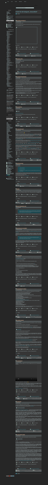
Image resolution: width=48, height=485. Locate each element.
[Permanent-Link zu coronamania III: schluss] (21, 288)
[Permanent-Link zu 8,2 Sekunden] (19, 255)
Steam (8, 50)
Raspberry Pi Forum (9, 148)
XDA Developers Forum (10, 157)
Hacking (8, 59)
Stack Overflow (8, 152)
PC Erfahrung (8, 146)
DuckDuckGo (8, 130)
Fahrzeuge (8, 46)
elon (38, 224)
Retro (7, 73)
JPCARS (8, 137)
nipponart (8, 143)
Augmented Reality (9, 34)
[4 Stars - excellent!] (35, 47)
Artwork (8, 33)
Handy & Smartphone (9, 62)
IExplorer (8, 37)
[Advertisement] (28, 17)
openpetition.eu (24, 345)
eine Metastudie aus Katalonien (20, 258)
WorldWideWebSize (9, 156)
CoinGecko (8, 125)
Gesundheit (8, 52)
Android (8, 55)
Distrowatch (8, 129)
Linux (30, 185)
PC (31, 185)
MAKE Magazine (9, 142)
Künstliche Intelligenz (9, 65)
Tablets (7, 78)
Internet (8, 63)
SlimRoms (8, 150)
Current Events (8, 126)
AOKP (7, 123)
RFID (7, 81)
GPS (7, 79)
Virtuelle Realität (33, 185)
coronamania (21, 317)
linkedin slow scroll (11, 92)
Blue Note (23, 146)
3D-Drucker (8, 60)
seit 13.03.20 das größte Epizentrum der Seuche (25, 460)
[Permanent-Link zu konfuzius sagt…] (19, 58)
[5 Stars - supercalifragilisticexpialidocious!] (22, 97)
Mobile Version (22, 476)
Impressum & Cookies (27, 476)
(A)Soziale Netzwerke (9, 31)
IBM (7, 42)
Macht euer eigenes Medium (19, 388)
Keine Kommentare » (33, 126)
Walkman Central (9, 154)
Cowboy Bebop (29, 148)
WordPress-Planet (9, 155)
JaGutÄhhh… (8, 64)
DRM (7, 45)
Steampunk (8, 77)
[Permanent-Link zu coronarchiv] (18, 401)
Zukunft (8, 84)
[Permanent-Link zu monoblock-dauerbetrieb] (21, 76)
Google (8, 54)
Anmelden (8, 12)
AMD (7, 41)
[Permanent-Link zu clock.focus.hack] (19, 163)
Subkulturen (39, 202)
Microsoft (8, 68)
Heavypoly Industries (9, 135)
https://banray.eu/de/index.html (19, 113)
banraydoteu (24, 126)
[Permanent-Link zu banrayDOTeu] (19, 106)
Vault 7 (8, 82)
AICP (7, 122)
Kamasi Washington (33, 147)
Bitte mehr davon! (27, 175)
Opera (8, 38)
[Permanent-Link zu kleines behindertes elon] (21, 206)
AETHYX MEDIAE (33, 476)
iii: (23, 317)
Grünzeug (8, 58)
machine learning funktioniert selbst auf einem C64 (22, 299)
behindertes (36, 224)
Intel (7, 43)
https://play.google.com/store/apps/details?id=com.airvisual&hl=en (24, 340)
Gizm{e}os (29, 103)
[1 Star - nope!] (18, 47)
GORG (7, 133)
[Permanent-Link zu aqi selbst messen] (20, 320)
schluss (25, 317)
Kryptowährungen (9, 86)
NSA (7, 80)
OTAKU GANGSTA (9, 144)
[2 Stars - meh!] (23, 47)
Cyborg (8, 75)
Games (7, 48)
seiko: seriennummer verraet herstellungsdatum (9, 108)
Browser (8, 35)
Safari (8, 39)
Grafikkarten (8, 56)
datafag (25, 203)
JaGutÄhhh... (33, 103)
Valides (9, 13)
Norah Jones (20, 148)
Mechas (8, 67)
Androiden (8, 85)
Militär (7, 69)
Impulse (27, 146)
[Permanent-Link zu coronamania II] (19, 360)
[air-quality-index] (19, 329)
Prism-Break (8, 147)
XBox (7, 51)
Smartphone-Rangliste (9, 151)
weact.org (28, 345)
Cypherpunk (8, 76)
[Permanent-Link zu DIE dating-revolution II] (21, 20)
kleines (40, 224)
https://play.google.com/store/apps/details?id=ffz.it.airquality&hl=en (24, 339)
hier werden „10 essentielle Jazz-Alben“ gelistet (33, 142)
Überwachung (18, 126)
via (34, 263)
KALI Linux (8, 138)
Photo (7, 72)
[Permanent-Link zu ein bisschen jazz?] (20, 129)
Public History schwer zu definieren (23, 409)
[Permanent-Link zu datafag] (18, 188)
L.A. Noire (38, 148)
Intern (31, 103)
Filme (7, 47)
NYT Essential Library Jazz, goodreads (35, 140)
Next (18, 473)
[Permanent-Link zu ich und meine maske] (20, 434)
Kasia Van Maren (9, 139)
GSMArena (8, 134)
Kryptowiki (8, 140)
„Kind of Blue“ (37, 135)
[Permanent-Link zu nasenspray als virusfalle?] (21, 228)
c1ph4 (21, 130)
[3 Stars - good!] (29, 47)
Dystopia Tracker (9, 131)
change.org (20, 345)
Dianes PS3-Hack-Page (10, 127)
